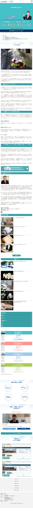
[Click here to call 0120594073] (9, 458)
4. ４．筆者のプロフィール (7, 39)
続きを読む (21, 426)
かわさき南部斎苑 (23, 428)
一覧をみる (16, 255)
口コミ (12, 155)
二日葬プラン (9, 428)
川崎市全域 (12, 158)
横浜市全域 (18, 158)
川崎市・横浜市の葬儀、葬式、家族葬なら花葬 (16, 503)
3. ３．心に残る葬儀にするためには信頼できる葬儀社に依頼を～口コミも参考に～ (15, 38)
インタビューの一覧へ (16, 433)
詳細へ (24, 457)
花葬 (28, 158)
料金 (9, 155)
